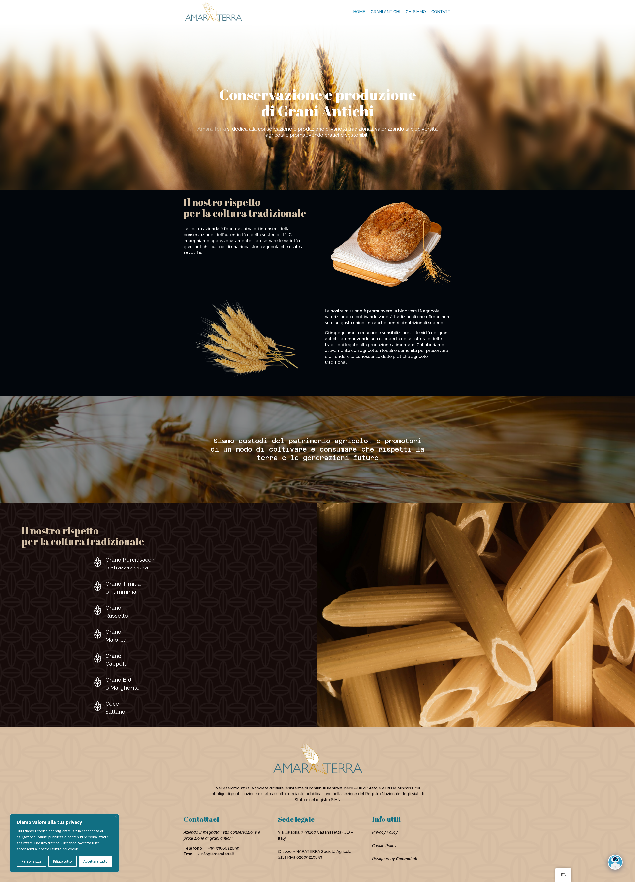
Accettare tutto (95, 861)
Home (359, 11)
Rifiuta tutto (62, 861)
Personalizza (31, 861)
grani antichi (385, 11)
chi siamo (416, 11)
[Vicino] (116, 816)
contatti (441, 11)
